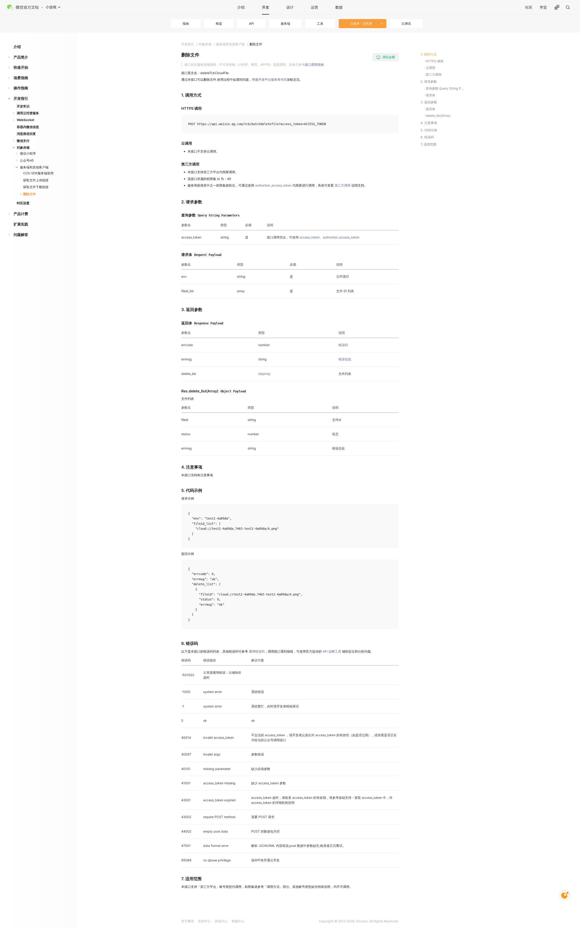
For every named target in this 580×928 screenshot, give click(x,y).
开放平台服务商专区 (272, 79)
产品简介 (21, 57)
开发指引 (21, 98)
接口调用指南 (314, 64)
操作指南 (21, 88)
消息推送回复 (26, 134)
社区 (528, 7)
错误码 (343, 345)
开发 (265, 7)
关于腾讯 (187, 921)
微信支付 (23, 141)
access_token (310, 237)
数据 (339, 7)
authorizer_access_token (273, 185)
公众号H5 (27, 160)
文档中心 (204, 921)
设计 (290, 7)
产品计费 (21, 213)
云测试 (406, 23)
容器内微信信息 (28, 127)
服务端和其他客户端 (34, 167)
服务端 (285, 23)
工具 (320, 23)
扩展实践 (21, 224)
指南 (186, 23)
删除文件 (29, 194)
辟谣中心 (221, 921)
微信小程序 (28, 153)
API (251, 23)
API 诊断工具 (332, 651)
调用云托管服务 (28, 113)
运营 (314, 7)
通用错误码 (257, 651)
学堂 (543, 7)
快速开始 (21, 67)
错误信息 (344, 359)
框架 (219, 23)
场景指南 (21, 77)
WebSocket (25, 120)
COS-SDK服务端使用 (38, 173)
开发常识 (23, 106)
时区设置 (23, 203)
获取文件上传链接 (35, 180)
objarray (264, 374)
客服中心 (238, 921)
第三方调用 (342, 185)
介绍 (241, 7)
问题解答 (21, 234)
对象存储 (23, 147)
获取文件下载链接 (35, 187)
